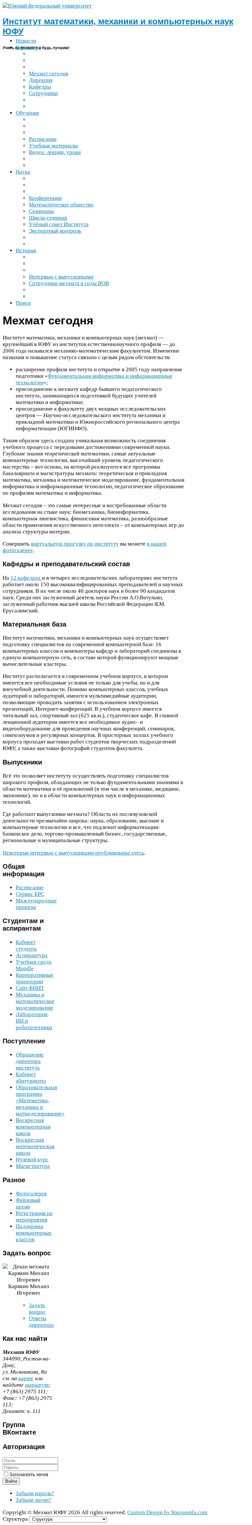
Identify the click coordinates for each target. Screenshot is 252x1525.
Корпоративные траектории (34, 978)
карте (25, 1378)
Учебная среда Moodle (34, 965)
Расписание (30, 887)
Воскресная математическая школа (35, 1146)
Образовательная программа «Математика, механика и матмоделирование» (40, 1100)
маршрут (36, 1385)
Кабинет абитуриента (31, 1077)
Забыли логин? (33, 1500)
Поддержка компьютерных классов (34, 1233)
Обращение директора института (30, 1061)
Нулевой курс (32, 1159)
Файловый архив (28, 1203)
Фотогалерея (31, 1193)
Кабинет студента (26, 945)
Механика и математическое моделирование (35, 1001)
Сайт (30, 988)
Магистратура (33, 1166)
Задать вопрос (37, 1308)
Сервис (30, 894)
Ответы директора (41, 1321)
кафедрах (26, 578)
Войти (11, 1481)
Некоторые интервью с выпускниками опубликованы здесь (73, 853)
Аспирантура (32, 955)
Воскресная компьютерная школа (33, 1126)
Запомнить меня (28, 1474)
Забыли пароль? (35, 1493)
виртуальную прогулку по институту (75, 544)
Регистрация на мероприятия (34, 1216)
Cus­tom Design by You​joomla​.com (167, 1512)
